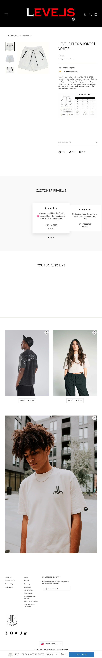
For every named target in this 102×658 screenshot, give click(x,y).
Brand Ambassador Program (29, 598)
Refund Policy (9, 584)
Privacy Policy (9, 587)
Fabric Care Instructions (31, 601)
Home (7, 35)
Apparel (26, 581)
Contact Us (8, 578)
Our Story (27, 584)
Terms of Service (10, 581)
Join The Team (28, 590)
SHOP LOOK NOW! (27, 400)
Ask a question (64, 142)
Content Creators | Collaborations (29, 606)
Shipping (60, 59)
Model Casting (28, 593)
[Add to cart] (14, 276)
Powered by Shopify (62, 649)
